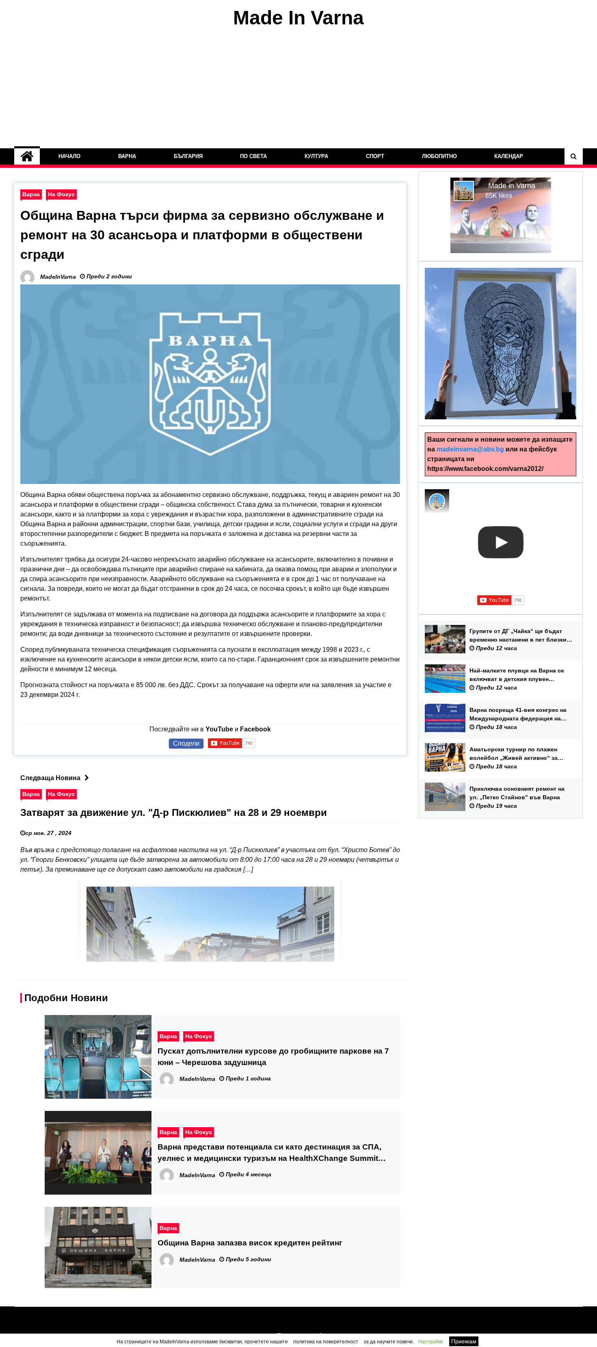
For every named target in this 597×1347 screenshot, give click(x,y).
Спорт (375, 156)
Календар (509, 156)
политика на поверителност (325, 1342)
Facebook (255, 729)
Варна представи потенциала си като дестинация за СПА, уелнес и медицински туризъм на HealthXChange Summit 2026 (269, 1153)
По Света (253, 156)
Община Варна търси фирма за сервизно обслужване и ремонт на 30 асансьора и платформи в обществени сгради (202, 235)
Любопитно (439, 156)
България (188, 156)
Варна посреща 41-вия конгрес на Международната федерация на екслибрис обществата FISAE (518, 715)
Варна (127, 156)
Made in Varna (511, 186)
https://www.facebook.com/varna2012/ (485, 468)
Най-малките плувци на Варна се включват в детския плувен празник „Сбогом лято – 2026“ (516, 675)
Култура (316, 156)
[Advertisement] (298, 88)
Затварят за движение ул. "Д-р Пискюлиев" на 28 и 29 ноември (173, 812)
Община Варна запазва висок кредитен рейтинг (250, 1243)
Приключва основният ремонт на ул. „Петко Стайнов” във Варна (517, 792)
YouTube (219, 729)
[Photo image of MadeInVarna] (437, 501)
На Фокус (61, 194)
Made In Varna (298, 17)
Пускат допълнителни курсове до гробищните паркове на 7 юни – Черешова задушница (273, 1057)
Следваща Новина (50, 777)
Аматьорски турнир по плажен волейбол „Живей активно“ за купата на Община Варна (513, 754)
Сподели (186, 743)
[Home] (27, 156)
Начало (69, 156)
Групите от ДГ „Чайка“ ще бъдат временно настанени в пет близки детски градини (518, 636)
